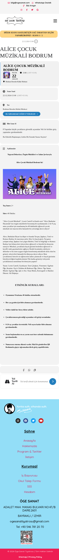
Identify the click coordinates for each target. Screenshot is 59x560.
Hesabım (29, 492)
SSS (29, 486)
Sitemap (23, 557)
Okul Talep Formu (29, 481)
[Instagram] (21, 9)
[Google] (37, 9)
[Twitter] (32, 9)
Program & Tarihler (29, 451)
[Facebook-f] (27, 9)
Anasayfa (29, 440)
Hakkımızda (29, 446)
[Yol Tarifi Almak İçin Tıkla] (52, 381)
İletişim (29, 457)
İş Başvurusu (29, 475)
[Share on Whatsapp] (29, 369)
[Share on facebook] (23, 369)
